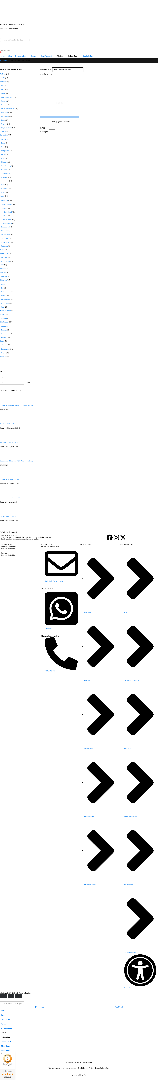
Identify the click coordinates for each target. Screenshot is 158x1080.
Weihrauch (3, 356)
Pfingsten (3, 268)
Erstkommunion (6, 292)
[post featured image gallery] (59, 96)
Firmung (3, 296)
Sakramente (3, 280)
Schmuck (2, 314)
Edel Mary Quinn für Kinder (59, 122)
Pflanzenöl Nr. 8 (7, 223)
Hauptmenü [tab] (39, 1007)
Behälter (2, 78)
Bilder (2, 85)
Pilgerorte (4, 124)
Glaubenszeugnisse (6, 97)
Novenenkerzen (5, 234)
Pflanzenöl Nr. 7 (7, 220)
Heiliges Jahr (4, 188)
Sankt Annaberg (6, 166)
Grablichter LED (7, 204)
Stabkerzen (4, 238)
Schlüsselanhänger (5, 310)
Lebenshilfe (4, 112)
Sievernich (4, 170)
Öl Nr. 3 (4, 208)
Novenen (4, 330)
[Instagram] (116, 537)
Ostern (2, 265)
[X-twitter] (123, 537)
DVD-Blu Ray (5, 261)
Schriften (4, 338)
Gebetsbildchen (5, 326)
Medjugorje (4, 162)
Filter (28, 382)
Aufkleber (3, 74)
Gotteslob (4, 101)
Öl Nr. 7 (4, 216)
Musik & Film (4, 253)
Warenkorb (5, 1055)
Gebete (3, 93)
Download (3, 131)
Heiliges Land (5, 151)
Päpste (3, 120)
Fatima (3, 143)
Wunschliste (5, 1050)
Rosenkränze (4, 276)
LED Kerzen (5, 231)
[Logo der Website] (3, 16)
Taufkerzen (4, 246)
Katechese (4, 105)
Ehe (2, 288)
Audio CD (4, 257)
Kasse (3, 1059)
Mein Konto (5, 1046)
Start (3, 56)
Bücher (2, 89)
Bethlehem (3, 81)
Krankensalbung (6, 299)
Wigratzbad (4, 177)
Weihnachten (3, 345)
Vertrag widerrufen (79, 1075)
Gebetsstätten (4, 135)
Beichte (3, 284)
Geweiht (2, 184)
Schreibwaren (5, 334)
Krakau (3, 154)
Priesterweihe (5, 303)
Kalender (2, 192)
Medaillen (4, 318)
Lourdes (3, 158)
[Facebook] (110, 537)
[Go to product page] (19, 399)
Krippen (3, 353)
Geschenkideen (4, 181)
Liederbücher (5, 116)
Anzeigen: (44, 74)
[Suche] (27, 40)
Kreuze (2, 249)
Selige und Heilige (6, 128)
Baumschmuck (5, 349)
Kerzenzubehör (5, 227)
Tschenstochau (5, 173)
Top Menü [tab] (119, 1007)
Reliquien (3, 272)
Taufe (2, 307)
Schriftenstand (46, 56)
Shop (10, 56)
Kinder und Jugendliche (8, 109)
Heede (3, 147)
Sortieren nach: (46, 69)
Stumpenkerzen (5, 242)
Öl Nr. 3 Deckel (7, 212)
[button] (1, 1000)
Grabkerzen (4, 200)
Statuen (2, 341)
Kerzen (2, 196)
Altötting (3, 139)
